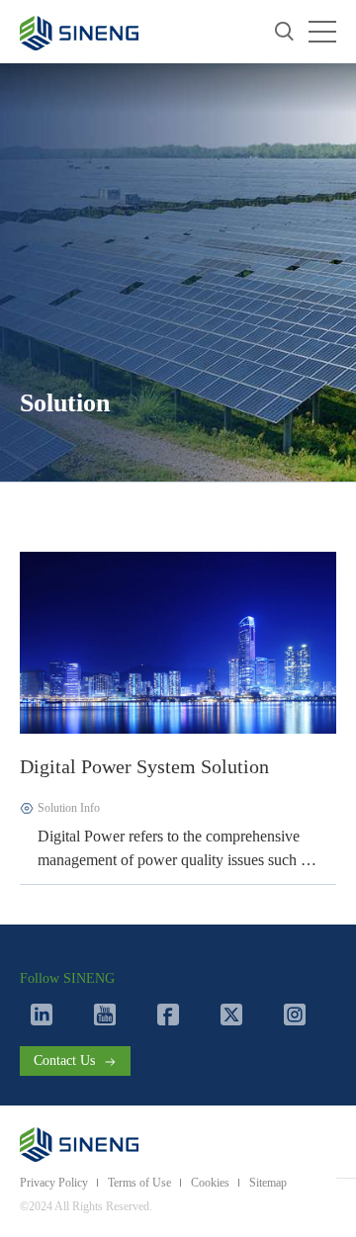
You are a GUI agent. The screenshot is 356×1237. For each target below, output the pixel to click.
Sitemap (268, 1183)
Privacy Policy (54, 1183)
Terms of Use (139, 1183)
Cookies (210, 1183)
